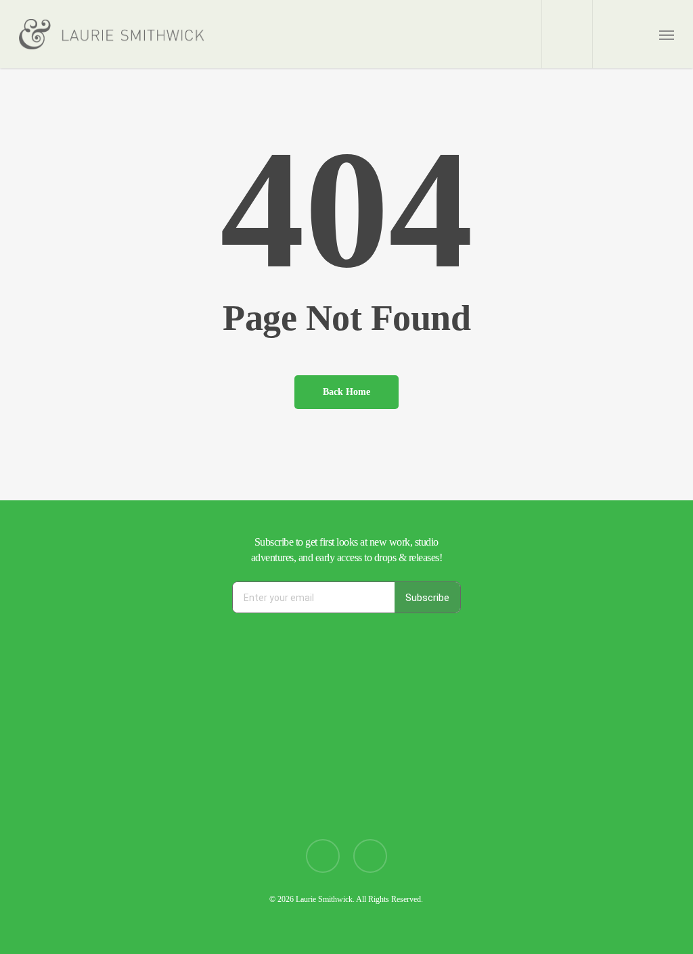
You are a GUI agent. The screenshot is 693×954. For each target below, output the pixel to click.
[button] (666, 34)
